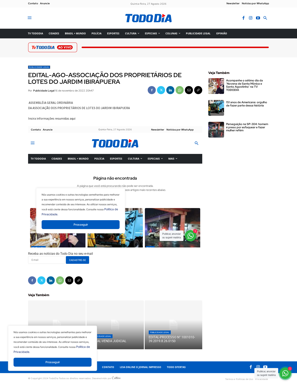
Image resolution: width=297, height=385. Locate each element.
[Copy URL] (198, 90)
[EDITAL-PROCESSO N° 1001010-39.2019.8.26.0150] (173, 324)
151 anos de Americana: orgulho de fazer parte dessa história (246, 103)
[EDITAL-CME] (57, 324)
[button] (265, 18)
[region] (52, 351)
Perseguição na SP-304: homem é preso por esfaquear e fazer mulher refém (247, 127)
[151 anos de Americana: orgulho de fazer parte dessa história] (216, 108)
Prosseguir (52, 362)
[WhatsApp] (180, 90)
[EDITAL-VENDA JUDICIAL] (115, 324)
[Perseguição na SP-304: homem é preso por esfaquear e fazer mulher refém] (216, 130)
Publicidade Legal (39, 67)
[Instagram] (250, 18)
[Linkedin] (170, 90)
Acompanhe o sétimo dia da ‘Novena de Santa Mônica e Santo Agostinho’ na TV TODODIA (244, 85)
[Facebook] (243, 18)
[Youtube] (258, 18)
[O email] (189, 90)
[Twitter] (161, 90)
